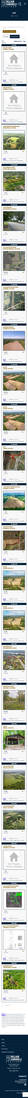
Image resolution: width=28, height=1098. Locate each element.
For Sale (6, 36)
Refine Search (18, 41)
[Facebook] (25, 1084)
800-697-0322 (18, 1081)
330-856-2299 (20, 4)
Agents (3, 1042)
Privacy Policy (5, 1049)
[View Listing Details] (14, 61)
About (3, 1039)
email (13, 1070)
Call (10, 1070)
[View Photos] (23, 151)
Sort (24, 41)
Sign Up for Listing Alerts (9, 31)
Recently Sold (14, 36)
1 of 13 (7, 1005)
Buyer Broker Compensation (8, 1052)
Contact (3, 1045)
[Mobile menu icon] (24, 3)
